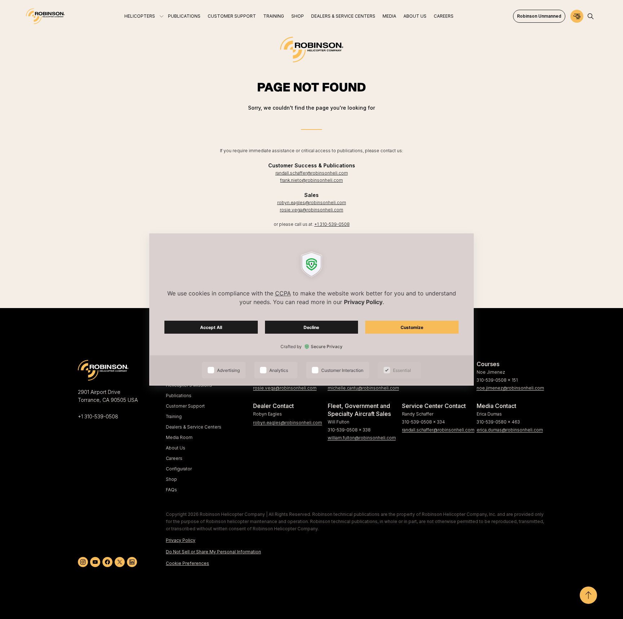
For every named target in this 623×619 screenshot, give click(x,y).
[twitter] (120, 562)
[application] (311, 309)
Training (174, 416)
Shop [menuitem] (297, 16)
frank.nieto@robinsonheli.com (311, 180)
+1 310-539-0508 (332, 224)
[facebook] (107, 562)
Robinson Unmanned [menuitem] (539, 16)
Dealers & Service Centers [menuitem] (343, 16)
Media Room (179, 437)
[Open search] (590, 16)
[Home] (45, 16)
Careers (174, 458)
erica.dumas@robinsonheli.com (510, 430)
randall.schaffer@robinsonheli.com (311, 173)
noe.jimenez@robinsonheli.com (510, 388)
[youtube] (95, 562)
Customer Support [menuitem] (232, 16)
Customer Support (185, 406)
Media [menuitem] (389, 16)
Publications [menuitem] (184, 16)
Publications (178, 395)
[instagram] (83, 562)
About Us (175, 448)
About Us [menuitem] (415, 16)
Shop (171, 479)
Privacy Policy (180, 540)
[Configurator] (576, 16)
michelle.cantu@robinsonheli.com (362, 388)
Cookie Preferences (187, 563)
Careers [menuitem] (444, 16)
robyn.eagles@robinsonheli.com (311, 202)
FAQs (171, 489)
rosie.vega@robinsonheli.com (311, 209)
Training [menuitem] (273, 16)
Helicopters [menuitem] (139, 16)
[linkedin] (132, 562)
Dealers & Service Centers (193, 427)
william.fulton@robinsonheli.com (362, 437)
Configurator (179, 468)
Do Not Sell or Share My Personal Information (213, 551)
